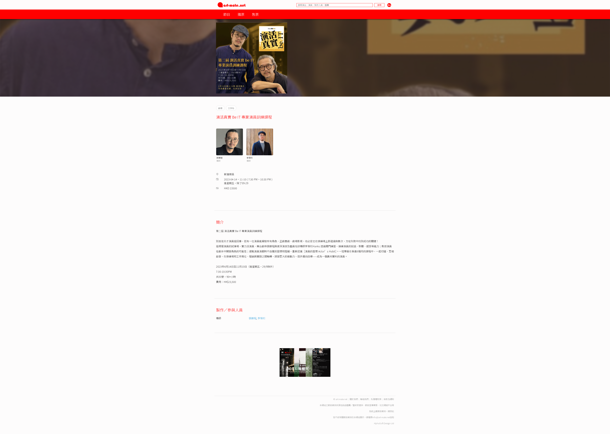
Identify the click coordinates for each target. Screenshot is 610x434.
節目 (226, 14)
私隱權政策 (376, 399)
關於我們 (354, 399)
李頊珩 (250, 157)
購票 (241, 14)
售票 (255, 14)
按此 (392, 411)
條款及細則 (389, 399)
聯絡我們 (364, 399)
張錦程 (219, 157)
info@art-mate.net (381, 417)
